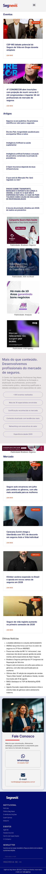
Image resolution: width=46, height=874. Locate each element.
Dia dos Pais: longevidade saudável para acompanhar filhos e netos (22, 133)
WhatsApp (23, 760)
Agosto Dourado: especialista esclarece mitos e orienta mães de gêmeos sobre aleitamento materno (24, 690)
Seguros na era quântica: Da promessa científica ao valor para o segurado (22, 122)
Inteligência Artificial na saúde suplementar (18, 144)
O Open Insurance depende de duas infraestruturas (20, 168)
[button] (34, 5)
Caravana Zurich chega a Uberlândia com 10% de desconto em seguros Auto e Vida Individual (23, 534)
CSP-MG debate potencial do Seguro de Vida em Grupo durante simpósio (22, 47)
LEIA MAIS (10, 55)
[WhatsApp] (23, 756)
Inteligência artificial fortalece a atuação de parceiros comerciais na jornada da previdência (22, 156)
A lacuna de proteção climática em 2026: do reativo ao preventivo (23, 209)
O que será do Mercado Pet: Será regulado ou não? (19, 179)
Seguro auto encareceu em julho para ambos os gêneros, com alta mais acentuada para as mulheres (22, 489)
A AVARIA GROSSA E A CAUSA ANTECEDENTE (24, 643)
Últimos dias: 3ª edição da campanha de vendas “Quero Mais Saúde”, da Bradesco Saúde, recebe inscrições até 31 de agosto (25, 676)
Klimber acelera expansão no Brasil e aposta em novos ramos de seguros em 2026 (23, 579)
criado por (23, 872)
